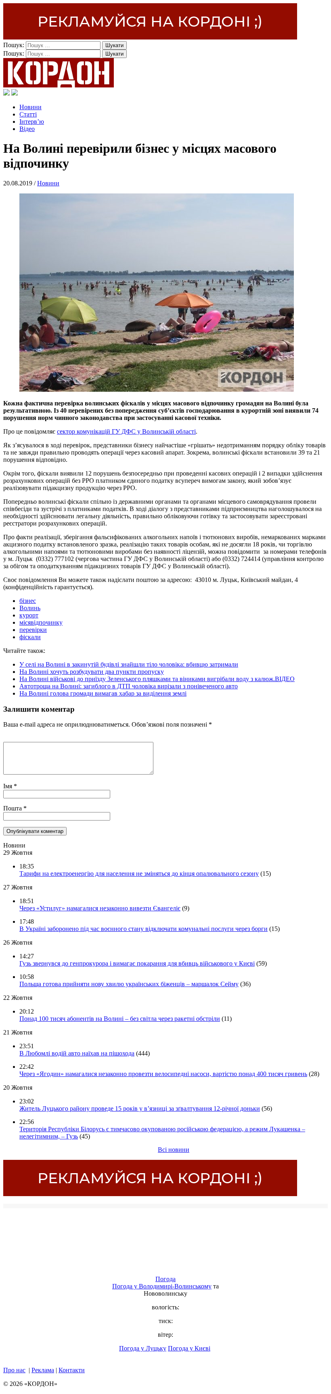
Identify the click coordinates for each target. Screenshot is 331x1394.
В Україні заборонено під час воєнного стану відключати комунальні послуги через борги (143, 928)
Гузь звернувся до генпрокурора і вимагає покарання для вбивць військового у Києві (137, 963)
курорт (28, 615)
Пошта (13, 808)
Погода (165, 1279)
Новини (30, 107)
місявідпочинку (41, 622)
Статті (28, 114)
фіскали (30, 637)
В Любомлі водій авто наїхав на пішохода (76, 1053)
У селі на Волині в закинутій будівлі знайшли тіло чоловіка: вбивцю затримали (128, 664)
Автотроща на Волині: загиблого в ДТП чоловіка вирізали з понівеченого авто (128, 686)
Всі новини (173, 1149)
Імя (8, 786)
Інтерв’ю (31, 121)
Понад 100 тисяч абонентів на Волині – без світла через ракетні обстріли (119, 1018)
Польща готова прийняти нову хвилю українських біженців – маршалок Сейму (129, 984)
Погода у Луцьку (142, 1348)
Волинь (29, 608)
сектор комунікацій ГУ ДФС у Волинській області (126, 431)
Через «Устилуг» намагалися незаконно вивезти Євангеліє (99, 908)
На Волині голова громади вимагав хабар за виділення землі (102, 693)
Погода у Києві (189, 1348)
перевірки (33, 629)
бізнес (27, 600)
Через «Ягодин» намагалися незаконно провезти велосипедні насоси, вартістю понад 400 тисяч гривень (163, 1073)
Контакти (72, 1370)
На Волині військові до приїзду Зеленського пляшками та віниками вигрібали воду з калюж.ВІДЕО (157, 678)
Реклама (42, 1370)
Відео (27, 128)
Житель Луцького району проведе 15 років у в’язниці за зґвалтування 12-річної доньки (139, 1108)
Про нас (14, 1370)
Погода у (162, 1286)
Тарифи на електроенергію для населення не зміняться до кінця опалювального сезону (139, 873)
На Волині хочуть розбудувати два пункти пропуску (91, 671)
